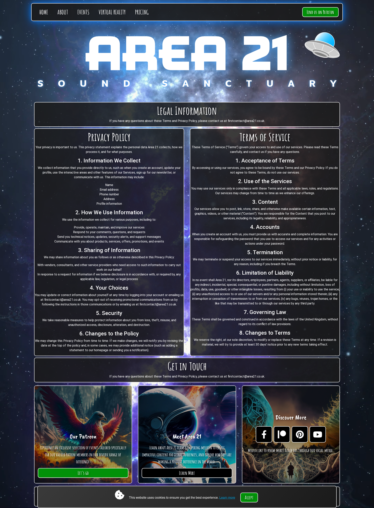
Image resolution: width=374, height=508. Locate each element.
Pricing (142, 12)
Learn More (186, 473)
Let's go (83, 473)
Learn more (227, 497)
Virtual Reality (112, 12)
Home (43, 12)
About (62, 12)
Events (83, 12)
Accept (249, 497)
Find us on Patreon (320, 12)
